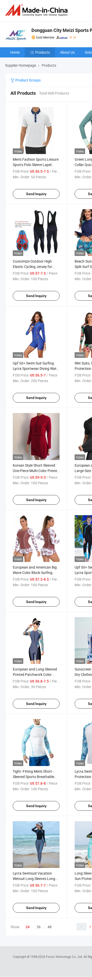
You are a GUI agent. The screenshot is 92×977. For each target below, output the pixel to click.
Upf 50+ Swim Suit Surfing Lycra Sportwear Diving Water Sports (36, 368)
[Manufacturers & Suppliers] (37, 10)
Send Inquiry (36, 194)
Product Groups (28, 80)
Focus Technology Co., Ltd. (65, 957)
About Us (67, 52)
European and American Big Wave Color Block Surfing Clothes (35, 572)
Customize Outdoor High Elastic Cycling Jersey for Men (32, 266)
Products (42, 52)
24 (28, 927)
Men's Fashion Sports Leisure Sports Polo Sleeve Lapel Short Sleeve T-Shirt (36, 164)
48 (50, 926)
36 (39, 926)
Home (15, 52)
